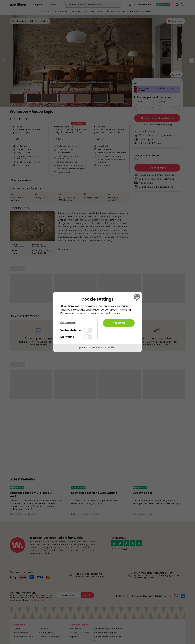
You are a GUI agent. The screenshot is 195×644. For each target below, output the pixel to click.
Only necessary (68, 322)
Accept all (119, 323)
